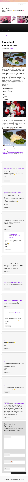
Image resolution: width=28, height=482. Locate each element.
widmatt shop (5, 27)
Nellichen (6, 192)
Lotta (5, 218)
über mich (4, 30)
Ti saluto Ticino (7, 384)
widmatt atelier (15, 25)
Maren (5, 262)
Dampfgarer (14, 152)
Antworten (6, 181)
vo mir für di (12, 27)
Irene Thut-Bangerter (16, 151)
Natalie (5, 282)
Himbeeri (5, 300)
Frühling (21, 152)
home (3, 25)
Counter (3, 149)
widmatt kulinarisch (20, 27)
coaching (8, 25)
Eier (18, 152)
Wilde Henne (6, 403)
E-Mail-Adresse (8, 462)
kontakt (9, 30)
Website (6, 468)
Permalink (12, 154)
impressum (7, 479)
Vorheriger (5, 35)
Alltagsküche (5, 152)
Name (7, 455)
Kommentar (7, 437)
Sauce (12, 153)
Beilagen (10, 152)
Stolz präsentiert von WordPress (17, 479)
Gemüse (4, 153)
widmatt (5, 8)
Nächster (23, 35)
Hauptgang (8, 153)
